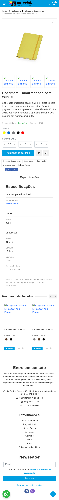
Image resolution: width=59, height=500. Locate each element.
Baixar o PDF (12, 203)
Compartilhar (12, 170)
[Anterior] (51, 296)
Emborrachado (9, 165)
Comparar (29, 432)
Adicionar (9, 348)
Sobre (29, 439)
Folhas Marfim (24, 165)
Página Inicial (29, 424)
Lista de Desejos (30, 428)
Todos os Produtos (30, 420)
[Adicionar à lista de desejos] (39, 153)
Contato (29, 443)
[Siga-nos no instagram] (32, 491)
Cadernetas (28, 161)
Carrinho (29, 436)
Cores (5, 128)
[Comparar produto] (46, 153)
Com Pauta (41, 161)
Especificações (29, 177)
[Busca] (48, 3)
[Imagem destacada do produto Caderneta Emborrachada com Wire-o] (29, 45)
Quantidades (9, 139)
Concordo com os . (31, 471)
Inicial (5, 11)
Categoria (16, 11)
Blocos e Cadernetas (34, 11)
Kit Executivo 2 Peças (15, 329)
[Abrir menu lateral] (4, 3)
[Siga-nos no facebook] (26, 491)
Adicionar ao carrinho (18, 153)
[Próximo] (55, 296)
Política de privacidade (29, 447)
